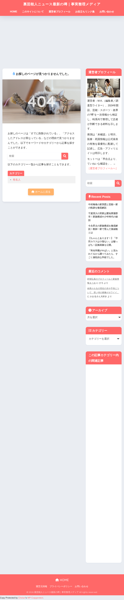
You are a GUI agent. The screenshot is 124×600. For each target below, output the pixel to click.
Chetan (21, 598)
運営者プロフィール (59, 11)
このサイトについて (33, 11)
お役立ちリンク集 (85, 11)
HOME (13, 11)
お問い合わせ (107, 11)
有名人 (17, 179)
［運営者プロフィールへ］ (102, 168)
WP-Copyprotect (35, 598)
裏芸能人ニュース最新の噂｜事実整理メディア (62, 4)
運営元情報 (41, 586)
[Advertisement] (62, 42)
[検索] (64, 156)
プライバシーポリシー (61, 586)
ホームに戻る (42, 191)
